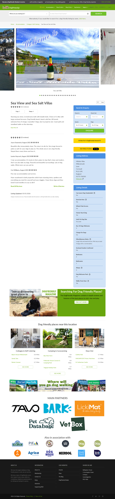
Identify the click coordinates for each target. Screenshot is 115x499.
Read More (14, 127)
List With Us (102, 7)
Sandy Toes (15, 358)
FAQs (36, 480)
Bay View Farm (48, 355)
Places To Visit (59, 7)
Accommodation (50, 7)
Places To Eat (69, 7)
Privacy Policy (29, 496)
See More (25, 367)
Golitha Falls (79, 354)
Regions (85, 7)
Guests (76, 122)
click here (82, 19)
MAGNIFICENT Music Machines (85, 358)
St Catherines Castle (82, 362)
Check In (77, 113)
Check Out (93, 113)
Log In (109, 7)
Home (12, 24)
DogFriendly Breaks (64, 480)
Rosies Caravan (16, 362)
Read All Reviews (16, 186)
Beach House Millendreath (19, 354)
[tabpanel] (57, 61)
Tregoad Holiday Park (50, 367)
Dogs (92, 122)
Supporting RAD (39, 487)
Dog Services (77, 7)
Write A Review (59, 186)
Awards (42, 7)
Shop (96, 7)
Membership (38, 473)
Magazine (91, 7)
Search (98, 14)
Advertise (37, 483)
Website (79, 179)
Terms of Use (38, 496)
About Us (37, 470)
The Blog (61, 476)
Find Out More (106, 2)
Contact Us (38, 476)
